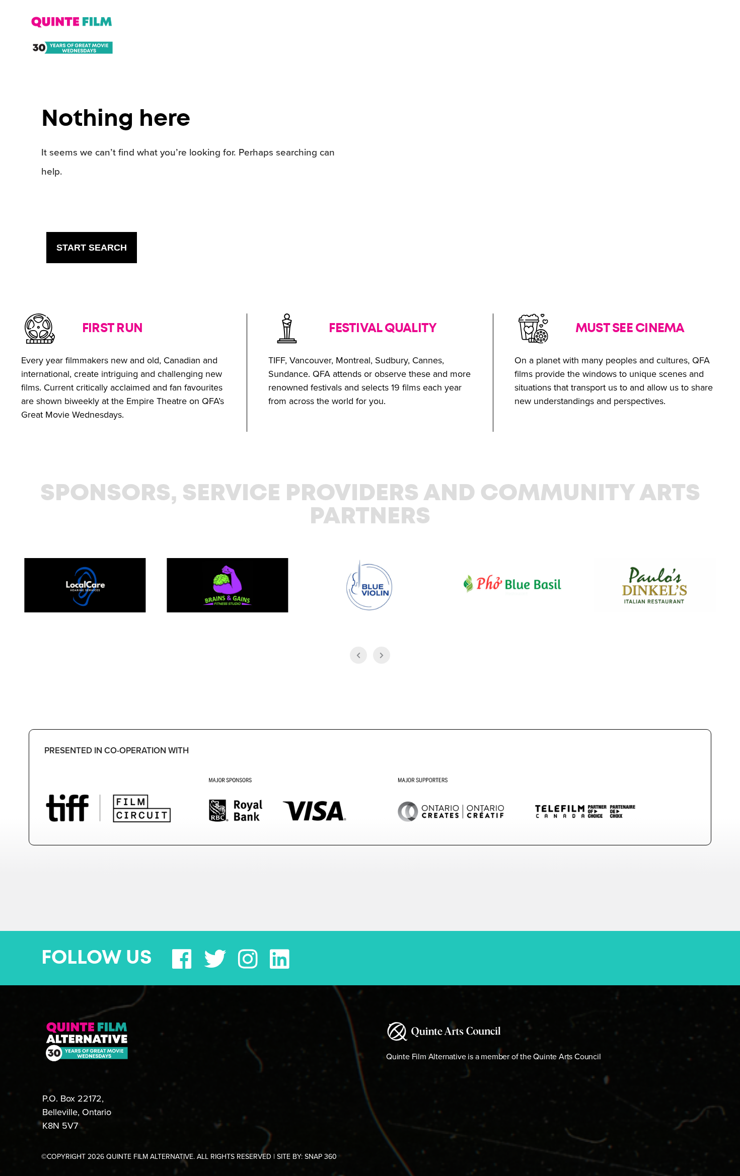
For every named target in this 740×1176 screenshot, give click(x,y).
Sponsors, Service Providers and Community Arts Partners (370, 505)
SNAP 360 (321, 1156)
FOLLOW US (96, 958)
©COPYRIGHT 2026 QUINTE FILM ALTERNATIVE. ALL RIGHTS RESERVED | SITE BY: (189, 1156)
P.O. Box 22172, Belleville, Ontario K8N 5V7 (76, 1112)
